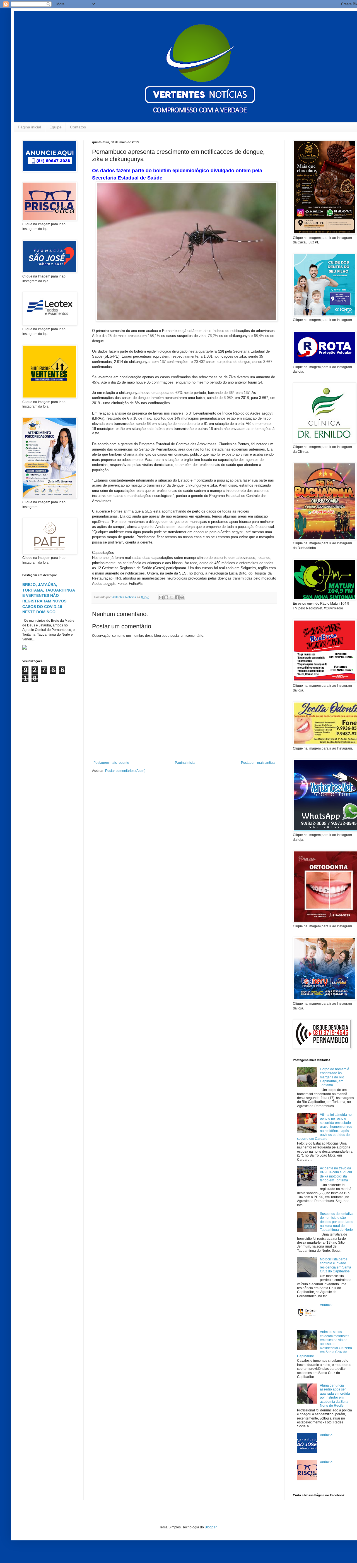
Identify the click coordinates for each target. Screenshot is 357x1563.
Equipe (55, 127)
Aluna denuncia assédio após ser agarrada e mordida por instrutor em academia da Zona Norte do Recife (335, 1396)
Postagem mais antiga (258, 763)
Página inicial (29, 127)
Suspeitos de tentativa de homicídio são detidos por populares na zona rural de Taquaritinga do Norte (336, 1222)
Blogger (210, 1527)
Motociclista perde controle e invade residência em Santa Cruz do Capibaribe (335, 1265)
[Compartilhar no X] (171, 597)
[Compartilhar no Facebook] (177, 597)
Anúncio (326, 1305)
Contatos (78, 127)
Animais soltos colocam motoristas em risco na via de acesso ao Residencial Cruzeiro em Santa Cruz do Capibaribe (324, 1344)
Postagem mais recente (111, 763)
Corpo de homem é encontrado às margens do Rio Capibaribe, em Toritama (334, 1077)
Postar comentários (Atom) (125, 771)
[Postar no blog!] (166, 597)
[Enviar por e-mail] (161, 597)
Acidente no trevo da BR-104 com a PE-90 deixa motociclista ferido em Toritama (336, 1174)
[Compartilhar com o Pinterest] (182, 597)
